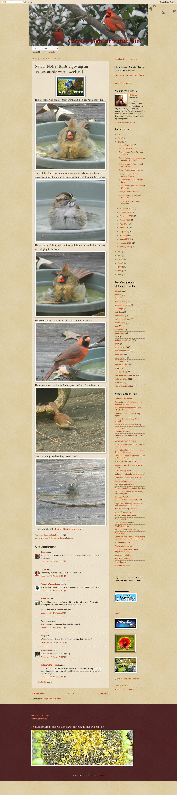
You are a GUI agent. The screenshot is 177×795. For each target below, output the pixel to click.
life (116, 337)
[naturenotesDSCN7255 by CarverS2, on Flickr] (70, 524)
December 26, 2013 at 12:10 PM (54, 642)
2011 (120, 256)
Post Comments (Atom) (52, 699)
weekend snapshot (122, 386)
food (116, 326)
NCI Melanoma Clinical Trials (126, 461)
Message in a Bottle (123, 555)
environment (120, 316)
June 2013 (124, 228)
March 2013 (125, 239)
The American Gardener (124, 523)
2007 (120, 271)
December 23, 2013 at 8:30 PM (53, 576)
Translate (51, 52)
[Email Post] (64, 535)
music (117, 344)
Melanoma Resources (123, 398)
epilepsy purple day (122, 319)
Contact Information (123, 83)
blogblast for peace (122, 305)
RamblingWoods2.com (50, 584)
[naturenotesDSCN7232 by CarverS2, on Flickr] (70, 316)
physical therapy (121, 365)
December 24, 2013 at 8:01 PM (53, 591)
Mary (43, 636)
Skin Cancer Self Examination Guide (129, 75)
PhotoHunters (120, 562)
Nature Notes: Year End (128, 148)
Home (71, 693)
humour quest (120, 333)
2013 (120, 142)
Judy (43, 552)
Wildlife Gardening (122, 526)
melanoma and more (123, 340)
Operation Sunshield (123, 481)
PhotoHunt (119, 361)
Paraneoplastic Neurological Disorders (130, 488)
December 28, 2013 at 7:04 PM (53, 677)
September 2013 (126, 216)
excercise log (120, 323)
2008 (120, 267)
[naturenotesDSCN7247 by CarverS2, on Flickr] (70, 452)
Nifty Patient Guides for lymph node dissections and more (129, 451)
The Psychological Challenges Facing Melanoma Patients (130, 457)
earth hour (119, 312)
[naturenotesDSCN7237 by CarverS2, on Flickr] (70, 381)
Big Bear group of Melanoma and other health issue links (128, 409)
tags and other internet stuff (126, 375)
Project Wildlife (121, 519)
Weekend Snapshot (122, 566)
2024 (120, 134)
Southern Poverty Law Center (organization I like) (126, 550)
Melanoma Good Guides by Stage (128, 478)
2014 (120, 138)
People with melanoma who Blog (128, 425)
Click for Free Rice (122, 432)
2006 (120, 275)
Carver (134, 95)
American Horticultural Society (127, 530)
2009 (120, 263)
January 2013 (125, 247)
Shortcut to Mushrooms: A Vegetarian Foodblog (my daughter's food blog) (130, 538)
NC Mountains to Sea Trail (125, 542)
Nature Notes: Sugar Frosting (131, 170)
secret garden (120, 372)
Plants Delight (120, 533)
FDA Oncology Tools (123, 471)
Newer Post (38, 693)
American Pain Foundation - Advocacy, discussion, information (128, 498)
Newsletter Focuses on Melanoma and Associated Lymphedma (128, 504)
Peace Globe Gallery (123, 428)
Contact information (122, 686)
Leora (43, 569)
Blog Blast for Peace (123, 559)
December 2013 (126, 145)
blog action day (121, 302)
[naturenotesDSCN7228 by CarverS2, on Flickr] (70, 169)
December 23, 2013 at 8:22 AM (53, 561)
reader (117, 613)
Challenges (119, 308)
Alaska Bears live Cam (124, 546)
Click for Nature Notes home (68, 528)
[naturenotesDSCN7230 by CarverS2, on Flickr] (70, 242)
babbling (118, 295)
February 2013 (126, 243)
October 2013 (125, 212)
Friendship (119, 330)
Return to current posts (40, 715)
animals (44, 538)
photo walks (119, 358)
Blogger (101, 776)
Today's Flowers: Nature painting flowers (128, 175)
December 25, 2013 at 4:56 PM (53, 628)
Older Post (103, 693)
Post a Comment (45, 682)
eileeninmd (45, 599)
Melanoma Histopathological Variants (129, 474)
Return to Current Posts (124, 689)
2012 (120, 252)
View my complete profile (125, 122)
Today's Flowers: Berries (129, 192)
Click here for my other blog (126, 59)
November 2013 (126, 209)
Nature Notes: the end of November (129, 202)
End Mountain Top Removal (126, 509)
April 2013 (124, 235)
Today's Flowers (121, 379)
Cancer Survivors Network (125, 441)
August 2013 (125, 220)
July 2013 (124, 224)
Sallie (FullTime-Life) (50, 665)
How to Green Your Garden (125, 516)
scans (117, 368)
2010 (120, 259)
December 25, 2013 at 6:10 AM (53, 613)
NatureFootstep (47, 650)
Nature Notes (59, 538)
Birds (50, 538)
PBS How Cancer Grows (124, 485)
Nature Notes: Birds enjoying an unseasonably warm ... (132, 159)
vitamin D (118, 382)
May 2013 (124, 231)
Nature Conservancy (123, 512)
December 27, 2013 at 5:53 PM (53, 657)
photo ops (69, 538)
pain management (122, 351)
